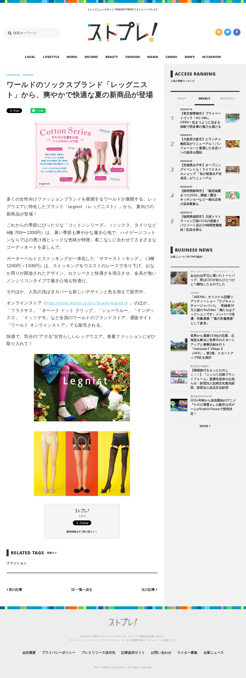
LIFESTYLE (51, 57)
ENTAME (91, 57)
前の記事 (15, 589)
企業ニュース (213, 652)
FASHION (132, 57)
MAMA (152, 57)
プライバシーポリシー (59, 652)
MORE (204, 426)
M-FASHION (211, 57)
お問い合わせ (161, 652)
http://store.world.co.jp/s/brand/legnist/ (85, 303)
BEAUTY (111, 57)
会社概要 (29, 652)
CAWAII (171, 57)
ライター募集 (187, 652)
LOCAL (30, 57)
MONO (72, 57)
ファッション (16, 563)
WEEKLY (204, 98)
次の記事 (148, 589)
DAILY (181, 98)
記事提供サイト (133, 652)
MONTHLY (227, 98)
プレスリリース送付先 (98, 652)
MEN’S (190, 57)
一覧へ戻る (83, 589)
